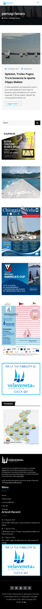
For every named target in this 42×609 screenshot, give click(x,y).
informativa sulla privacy (13, 482)
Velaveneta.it (6, 499)
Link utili (5, 506)
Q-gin (24, 602)
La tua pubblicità (8, 502)
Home (5, 18)
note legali (20, 476)
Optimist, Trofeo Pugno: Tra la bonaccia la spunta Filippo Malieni (20, 78)
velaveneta (28, 69)
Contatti (5, 509)
